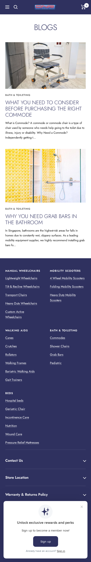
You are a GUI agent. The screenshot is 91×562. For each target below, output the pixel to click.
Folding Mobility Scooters (66, 286)
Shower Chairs (59, 346)
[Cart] (83, 7)
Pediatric (56, 363)
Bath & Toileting (17, 95)
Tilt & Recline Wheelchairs (22, 286)
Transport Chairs (16, 295)
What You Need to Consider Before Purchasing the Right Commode (43, 109)
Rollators (11, 354)
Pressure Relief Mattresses (22, 442)
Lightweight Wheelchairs (21, 278)
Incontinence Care (17, 417)
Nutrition (11, 425)
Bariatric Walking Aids (20, 371)
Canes (9, 338)
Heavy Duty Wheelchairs (21, 303)
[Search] (16, 7)
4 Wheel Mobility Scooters (67, 278)
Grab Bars (56, 354)
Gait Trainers (13, 380)
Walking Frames (15, 363)
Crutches (11, 346)
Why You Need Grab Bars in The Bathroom (41, 219)
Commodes (57, 338)
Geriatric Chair (15, 409)
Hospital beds (14, 400)
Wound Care (13, 434)
